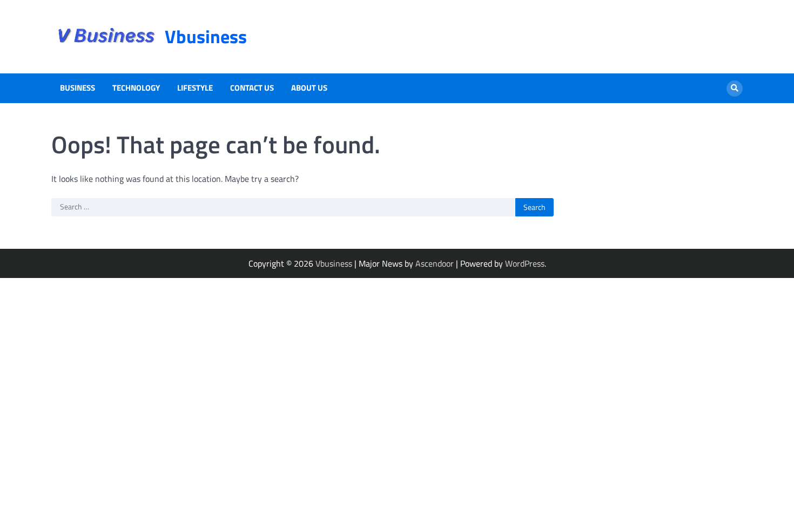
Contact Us (252, 88)
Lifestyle (195, 88)
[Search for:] (283, 207)
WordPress (524, 263)
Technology (136, 88)
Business (77, 88)
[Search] (734, 88)
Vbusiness (206, 36)
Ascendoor (434, 263)
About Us (309, 88)
